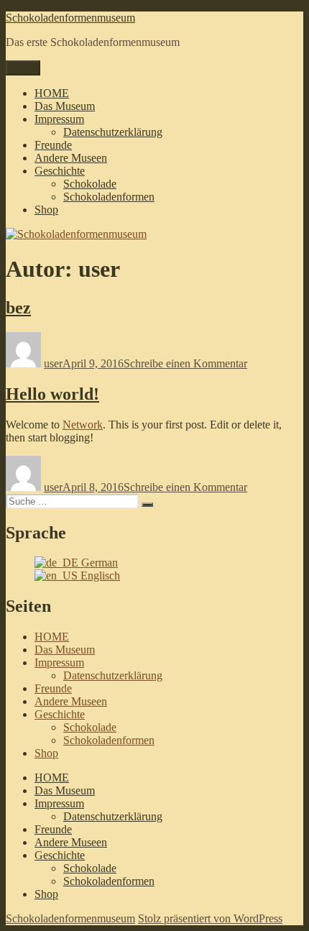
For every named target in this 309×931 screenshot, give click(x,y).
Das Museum (64, 106)
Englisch (99, 575)
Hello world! (52, 394)
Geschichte (59, 171)
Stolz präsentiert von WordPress (210, 918)
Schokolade (89, 184)
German (98, 562)
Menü (22, 68)
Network (83, 424)
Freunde (53, 145)
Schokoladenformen (108, 197)
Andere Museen (70, 158)
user (53, 363)
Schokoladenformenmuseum (70, 18)
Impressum (59, 119)
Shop (46, 209)
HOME (51, 93)
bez (18, 307)
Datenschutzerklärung (112, 132)
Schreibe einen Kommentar (185, 363)
